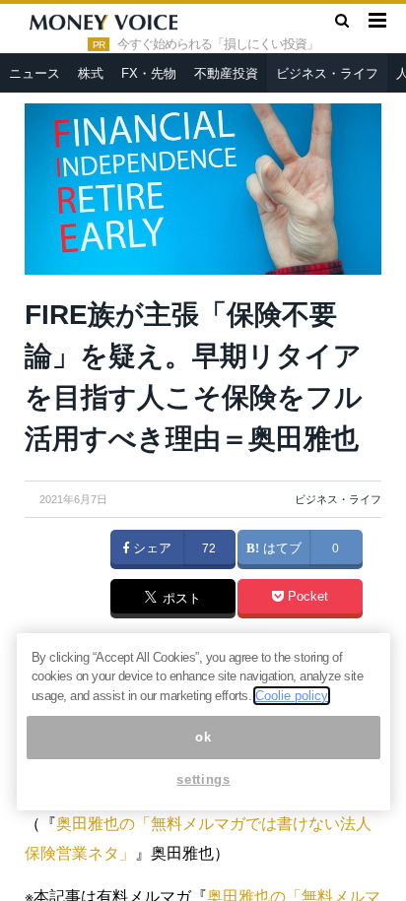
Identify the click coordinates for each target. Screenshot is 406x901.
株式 (90, 73)
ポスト (180, 600)
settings (203, 779)
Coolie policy (291, 695)
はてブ (280, 548)
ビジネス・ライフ (327, 73)
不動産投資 (226, 73)
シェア (150, 548)
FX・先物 (148, 73)
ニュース (34, 73)
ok (203, 737)
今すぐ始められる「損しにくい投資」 (217, 44)
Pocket (306, 597)
